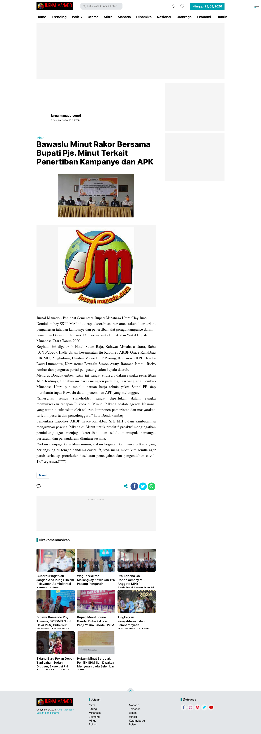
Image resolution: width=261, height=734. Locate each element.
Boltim (133, 712)
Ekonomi (204, 17)
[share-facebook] (134, 486)
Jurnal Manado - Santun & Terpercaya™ (55, 711)
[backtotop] (130, 691)
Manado (124, 17)
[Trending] (182, 6)
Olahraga (184, 17)
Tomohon (134, 708)
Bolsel (132, 724)
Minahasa (95, 712)
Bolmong (94, 716)
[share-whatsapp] (151, 486)
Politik (77, 17)
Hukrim (222, 17)
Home (41, 17)
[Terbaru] (173, 6)
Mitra (108, 17)
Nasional (164, 17)
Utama (93, 17)
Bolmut (93, 724)
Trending (59, 17)
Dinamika (144, 17)
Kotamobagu (137, 720)
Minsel (133, 716)
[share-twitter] (143, 486)
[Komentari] (38, 486)
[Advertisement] (130, 51)
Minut (40, 138)
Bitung (93, 708)
